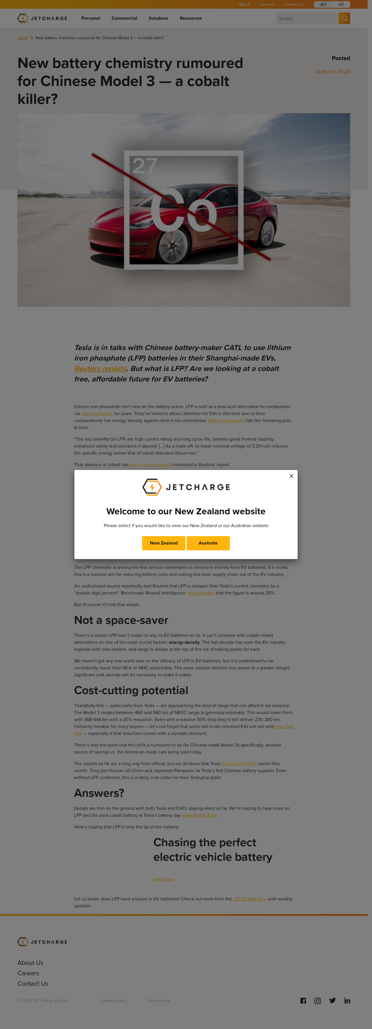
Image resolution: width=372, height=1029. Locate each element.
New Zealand (164, 543)
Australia (208, 543)
